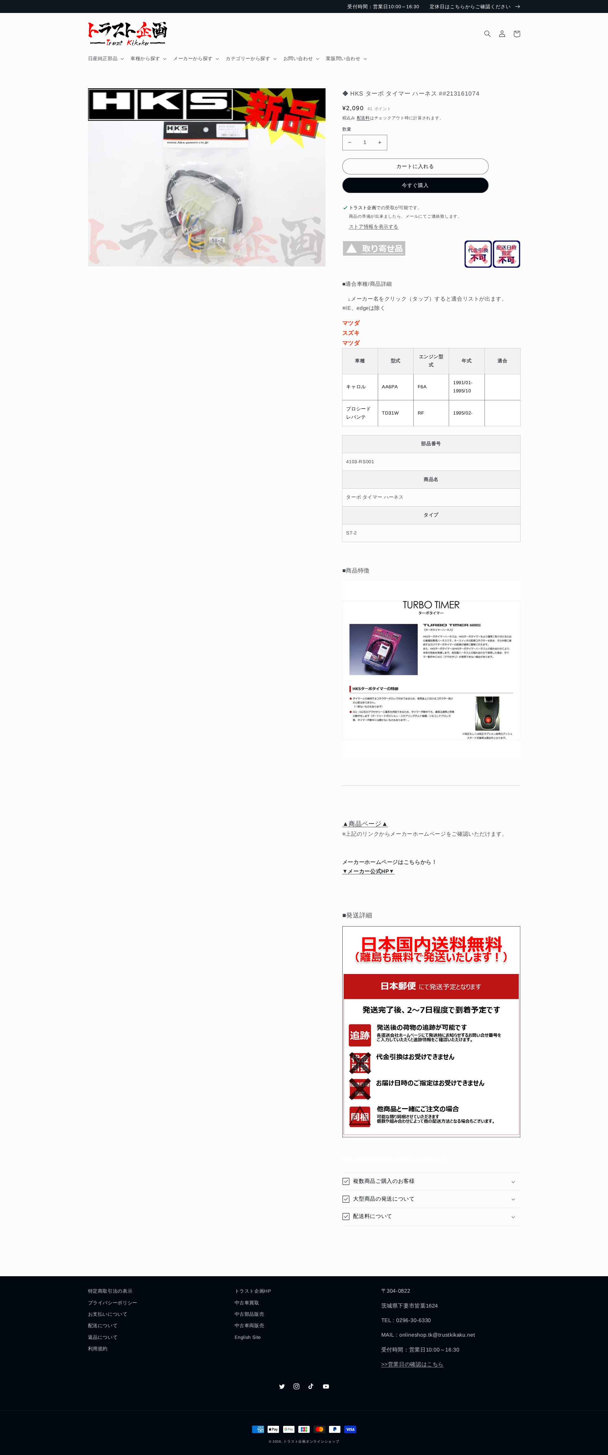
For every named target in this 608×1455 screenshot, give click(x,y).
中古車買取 (247, 1302)
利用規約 (98, 1348)
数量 (347, 129)
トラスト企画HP (253, 1291)
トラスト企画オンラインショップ (311, 1441)
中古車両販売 (249, 1325)
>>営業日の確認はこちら (412, 1364)
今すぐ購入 (415, 185)
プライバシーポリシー (112, 1302)
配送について (103, 1325)
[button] (105, 59)
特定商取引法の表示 (110, 1291)
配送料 (363, 118)
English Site (248, 1337)
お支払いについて (108, 1314)
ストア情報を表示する (373, 226)
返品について (103, 1337)
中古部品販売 (249, 1314)
